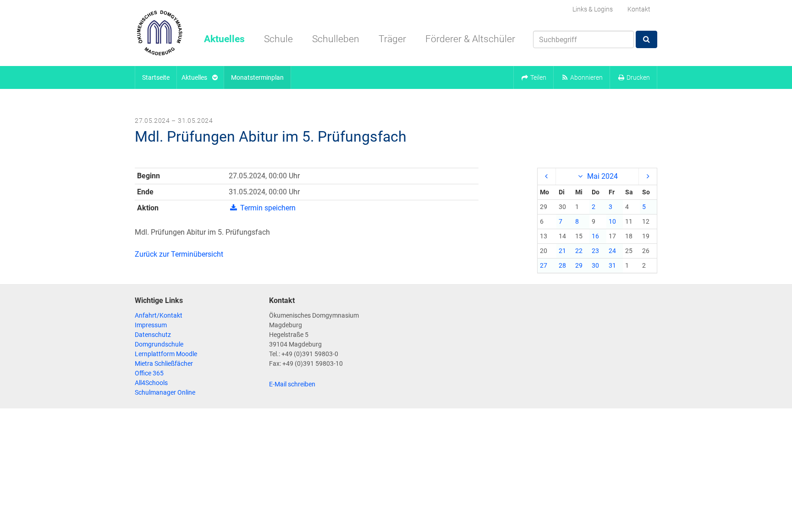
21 (562, 250)
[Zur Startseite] (159, 33)
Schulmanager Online (165, 392)
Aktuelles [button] (224, 38)
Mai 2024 (601, 176)
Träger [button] (392, 38)
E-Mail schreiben (292, 384)
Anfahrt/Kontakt (158, 315)
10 (612, 221)
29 (579, 265)
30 (595, 265)
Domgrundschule (159, 344)
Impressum (151, 325)
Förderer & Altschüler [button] (470, 38)
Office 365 (149, 373)
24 (612, 250)
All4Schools (151, 382)
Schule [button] (278, 38)
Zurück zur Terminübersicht (179, 254)
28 (562, 265)
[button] (533, 77)
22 (579, 250)
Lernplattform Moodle (166, 354)
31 (612, 265)
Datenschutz (153, 334)
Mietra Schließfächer (164, 363)
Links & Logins (592, 9)
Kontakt (638, 9)
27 (543, 265)
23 (595, 250)
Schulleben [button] (335, 38)
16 (595, 236)
